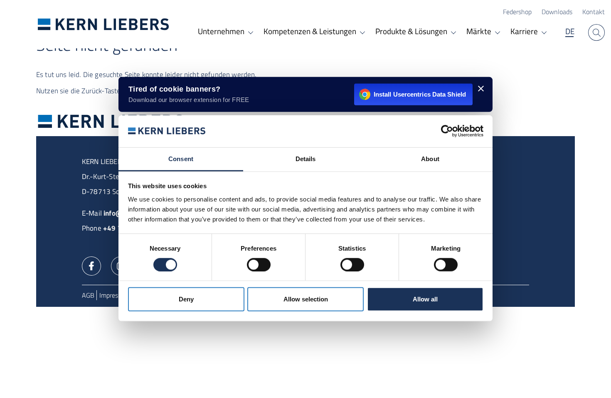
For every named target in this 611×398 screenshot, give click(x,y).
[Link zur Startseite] (103, 24)
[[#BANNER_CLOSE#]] (481, 89)
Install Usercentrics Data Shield (420, 93)
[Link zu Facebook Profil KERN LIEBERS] (91, 265)
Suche (596, 32)
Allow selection (305, 299)
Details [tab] (306, 158)
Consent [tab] (180, 158)
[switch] (259, 264)
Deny (186, 299)
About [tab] (430, 158)
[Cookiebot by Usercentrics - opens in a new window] (447, 131)
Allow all (425, 299)
